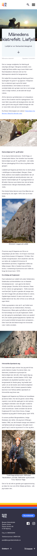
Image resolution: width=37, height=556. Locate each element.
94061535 (16, 536)
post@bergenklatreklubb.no (11, 540)
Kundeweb (28, 515)
